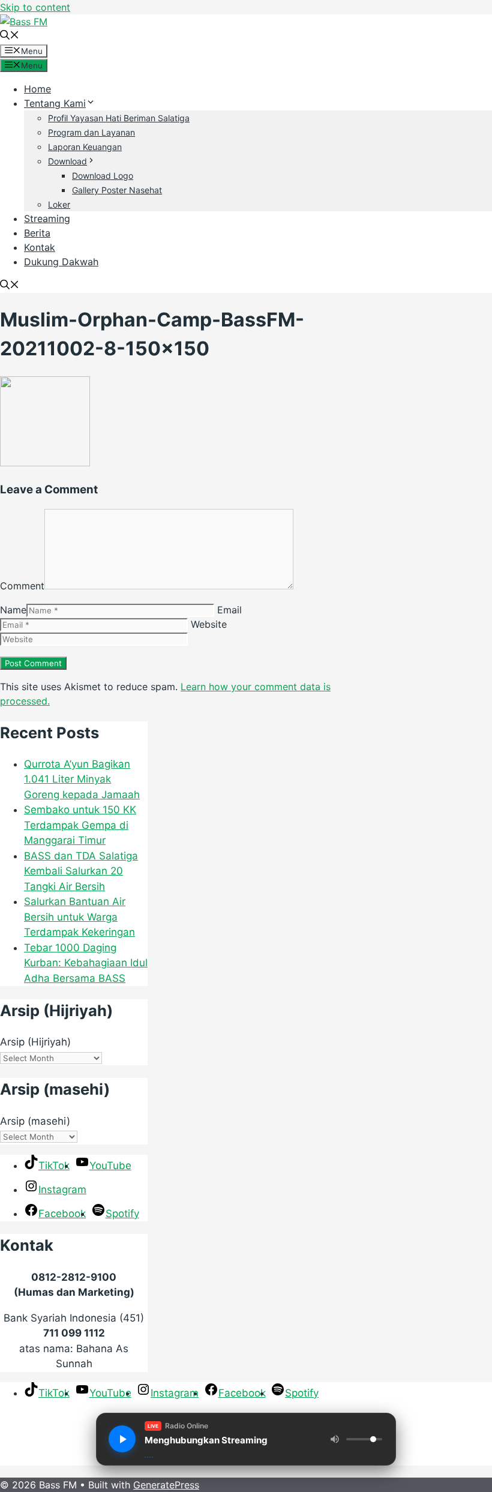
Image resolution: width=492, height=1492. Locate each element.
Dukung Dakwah (61, 262)
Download (67, 161)
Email (229, 610)
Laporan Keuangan (85, 147)
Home (37, 89)
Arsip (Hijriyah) (35, 1042)
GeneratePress (166, 1485)
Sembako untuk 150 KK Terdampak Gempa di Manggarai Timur (80, 825)
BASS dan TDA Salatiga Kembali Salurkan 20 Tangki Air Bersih (81, 871)
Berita (37, 233)
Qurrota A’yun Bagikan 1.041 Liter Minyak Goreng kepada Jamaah (82, 779)
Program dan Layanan (91, 132)
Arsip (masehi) (35, 1121)
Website (209, 624)
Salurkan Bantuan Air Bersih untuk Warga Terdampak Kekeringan (79, 916)
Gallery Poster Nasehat (117, 190)
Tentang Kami (55, 103)
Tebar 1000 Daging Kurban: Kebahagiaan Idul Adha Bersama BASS (86, 963)
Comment (22, 586)
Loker (59, 204)
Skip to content (35, 7)
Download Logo (102, 175)
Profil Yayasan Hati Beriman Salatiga (119, 118)
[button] (9, 36)
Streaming (47, 218)
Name (13, 610)
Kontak (39, 247)
